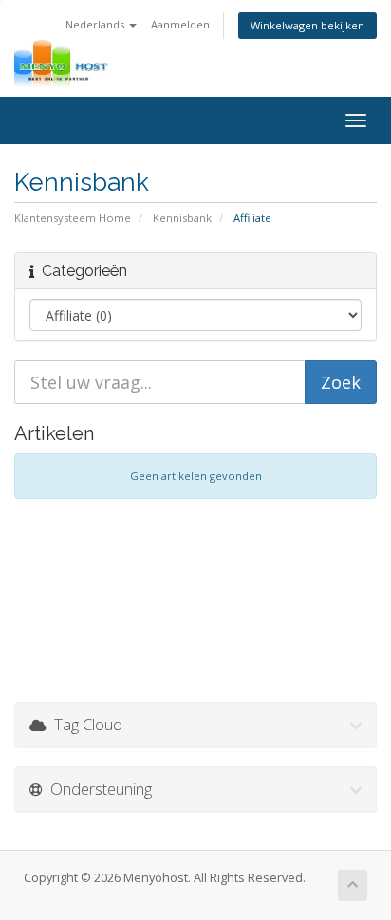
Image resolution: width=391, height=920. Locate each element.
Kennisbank (182, 218)
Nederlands (96, 24)
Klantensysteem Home (72, 218)
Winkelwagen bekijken (307, 25)
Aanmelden (180, 24)
